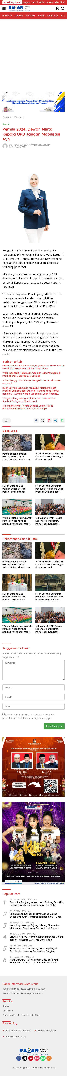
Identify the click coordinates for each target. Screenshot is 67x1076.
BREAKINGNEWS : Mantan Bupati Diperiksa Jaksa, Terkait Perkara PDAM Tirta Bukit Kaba (36, 938)
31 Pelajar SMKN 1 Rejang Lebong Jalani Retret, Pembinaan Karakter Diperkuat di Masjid (27, 407)
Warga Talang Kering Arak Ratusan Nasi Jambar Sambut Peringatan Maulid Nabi (29, 400)
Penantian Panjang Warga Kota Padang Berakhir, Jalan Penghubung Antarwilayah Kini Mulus (37, 904)
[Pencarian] (63, 8)
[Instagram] (37, 1058)
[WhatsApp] (43, 1058)
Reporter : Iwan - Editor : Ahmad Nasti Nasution (29, 144)
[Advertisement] (33, 54)
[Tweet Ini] (42, 420)
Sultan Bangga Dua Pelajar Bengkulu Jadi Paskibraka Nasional (31, 382)
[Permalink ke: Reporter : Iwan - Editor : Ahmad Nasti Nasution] (5, 145)
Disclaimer (7, 1010)
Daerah (6, 124)
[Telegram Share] (55, 420)
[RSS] (49, 1058)
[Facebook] (18, 1058)
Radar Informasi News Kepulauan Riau (22, 993)
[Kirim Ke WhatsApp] (62, 420)
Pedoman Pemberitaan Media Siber (21, 1015)
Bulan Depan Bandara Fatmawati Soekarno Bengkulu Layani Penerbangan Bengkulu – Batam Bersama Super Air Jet (36, 915)
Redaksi (6, 1006)
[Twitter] (24, 1058)
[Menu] (4, 8)
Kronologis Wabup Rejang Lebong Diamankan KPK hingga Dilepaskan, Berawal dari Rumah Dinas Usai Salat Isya (35, 927)
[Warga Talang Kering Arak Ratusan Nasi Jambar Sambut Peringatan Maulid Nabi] (17, 507)
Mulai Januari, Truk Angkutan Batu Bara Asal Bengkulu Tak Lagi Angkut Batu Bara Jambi (34, 961)
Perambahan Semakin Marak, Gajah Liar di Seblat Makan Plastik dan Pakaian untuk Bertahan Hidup (33, 367)
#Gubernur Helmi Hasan (18, 1030)
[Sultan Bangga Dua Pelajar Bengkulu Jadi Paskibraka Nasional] (17, 475)
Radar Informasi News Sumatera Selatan (23, 988)
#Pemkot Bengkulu (15, 1036)
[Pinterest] (31, 1058)
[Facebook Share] (36, 420)
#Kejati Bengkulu (46, 1030)
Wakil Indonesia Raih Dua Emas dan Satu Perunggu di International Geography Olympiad (31, 374)
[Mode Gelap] (57, 8)
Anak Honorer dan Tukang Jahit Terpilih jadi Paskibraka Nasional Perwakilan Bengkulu (33, 950)
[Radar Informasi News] (19, 8)
